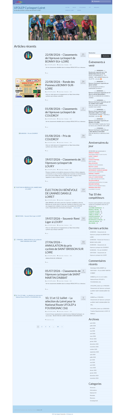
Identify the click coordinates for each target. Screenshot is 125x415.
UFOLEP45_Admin (52, 64)
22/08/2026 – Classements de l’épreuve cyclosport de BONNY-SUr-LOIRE (100, 234)
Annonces (66, 91)
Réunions (92, 398)
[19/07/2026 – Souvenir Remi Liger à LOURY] (28, 216)
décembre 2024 (94, 375)
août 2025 (92, 354)
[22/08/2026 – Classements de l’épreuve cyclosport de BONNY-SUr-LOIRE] (28, 55)
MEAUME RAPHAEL (94, 184)
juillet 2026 (93, 325)
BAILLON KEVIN (93, 163)
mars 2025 (93, 367)
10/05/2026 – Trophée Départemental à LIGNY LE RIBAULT (100, 311)
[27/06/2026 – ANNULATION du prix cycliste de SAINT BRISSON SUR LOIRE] (28, 240)
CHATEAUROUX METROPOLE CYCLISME (98, 182)
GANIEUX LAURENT (94, 213)
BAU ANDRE (92, 223)
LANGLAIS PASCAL (94, 221)
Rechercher (92, 53)
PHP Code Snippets (56, 414)
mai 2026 (92, 331)
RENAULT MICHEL (94, 209)
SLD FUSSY (91, 158)
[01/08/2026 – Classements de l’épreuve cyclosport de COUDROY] (28, 109)
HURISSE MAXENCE (94, 216)
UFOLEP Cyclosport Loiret (29, 7)
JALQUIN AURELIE (94, 180)
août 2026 (92, 323)
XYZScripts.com (69, 414)
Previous (27, 28)
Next (98, 28)
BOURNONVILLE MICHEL (96, 219)
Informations (93, 390)
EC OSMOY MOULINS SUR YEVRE (96, 178)
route (47, 73)
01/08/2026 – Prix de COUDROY (99, 250)
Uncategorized (67, 200)
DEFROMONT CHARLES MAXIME (98, 170)
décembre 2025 (94, 344)
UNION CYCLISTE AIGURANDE (96, 164)
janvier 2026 (93, 341)
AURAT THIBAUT (93, 156)
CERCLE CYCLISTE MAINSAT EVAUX (97, 185)
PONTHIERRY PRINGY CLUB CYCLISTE (97, 154)
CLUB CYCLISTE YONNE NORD (96, 171)
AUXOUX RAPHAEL (94, 159)
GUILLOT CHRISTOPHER (96, 177)
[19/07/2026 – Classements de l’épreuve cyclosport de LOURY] (28, 160)
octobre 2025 (93, 349)
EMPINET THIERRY (94, 173)
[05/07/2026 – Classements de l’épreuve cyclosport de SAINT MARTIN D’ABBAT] (28, 271)
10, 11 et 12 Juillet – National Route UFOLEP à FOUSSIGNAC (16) (99, 279)
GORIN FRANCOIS (94, 218)
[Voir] (101, 79)
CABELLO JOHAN (93, 214)
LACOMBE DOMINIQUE (95, 208)
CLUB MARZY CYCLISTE (94, 189)
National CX (93, 393)
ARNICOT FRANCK (94, 152)
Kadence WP (39, 409)
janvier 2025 (93, 373)
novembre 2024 (94, 378)
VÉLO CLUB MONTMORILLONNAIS (96, 168)
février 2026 (93, 338)
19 (58, 326)
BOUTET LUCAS (93, 166)
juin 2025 (92, 359)
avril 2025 (92, 365)
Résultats (66, 64)
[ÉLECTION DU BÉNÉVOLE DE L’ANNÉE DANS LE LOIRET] (28, 188)
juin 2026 (92, 328)
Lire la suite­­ (69, 177)
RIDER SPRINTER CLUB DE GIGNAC (97, 175)
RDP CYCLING (92, 161)
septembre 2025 (94, 352)
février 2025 (93, 370)
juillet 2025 (93, 357)
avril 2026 (92, 333)
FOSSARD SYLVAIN (94, 211)
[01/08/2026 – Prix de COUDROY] (28, 133)
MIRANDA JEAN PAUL (95, 187)
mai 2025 (92, 362)
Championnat (48, 319)
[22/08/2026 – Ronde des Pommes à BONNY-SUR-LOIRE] (28, 87)
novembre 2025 (94, 346)
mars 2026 (93, 336)
